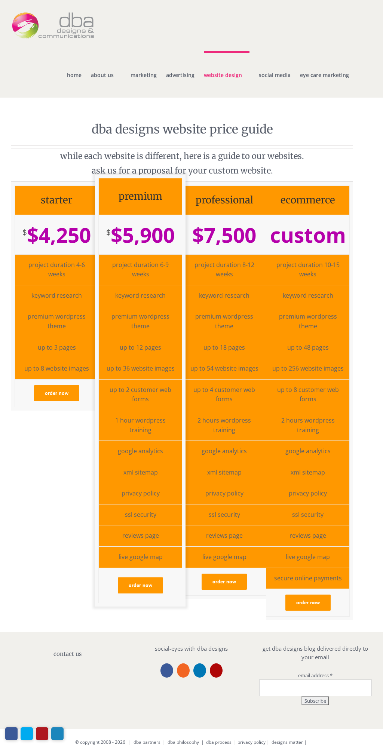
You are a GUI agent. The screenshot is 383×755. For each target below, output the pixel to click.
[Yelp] (216, 670)
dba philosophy (183, 742)
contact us (67, 653)
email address (315, 675)
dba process (219, 742)
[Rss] (183, 670)
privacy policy (252, 742)
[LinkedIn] (199, 670)
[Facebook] (166, 670)
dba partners (147, 742)
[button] (360, 74)
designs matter (287, 742)
